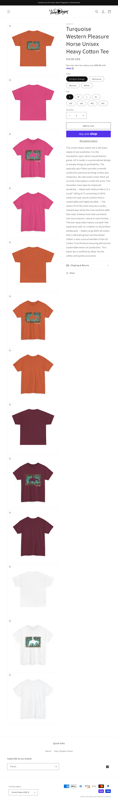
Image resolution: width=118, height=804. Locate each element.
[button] (8, 12)
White (87, 85)
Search (48, 751)
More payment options (88, 141)
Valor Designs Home (63, 751)
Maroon (73, 85)
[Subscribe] (56, 766)
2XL (71, 103)
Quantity (69, 110)
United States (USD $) (20, 792)
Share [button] (72, 273)
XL (96, 97)
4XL (92, 103)
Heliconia (96, 79)
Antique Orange (77, 79)
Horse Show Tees (91, 797)
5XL (103, 103)
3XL (81, 103)
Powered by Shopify (104, 797)
